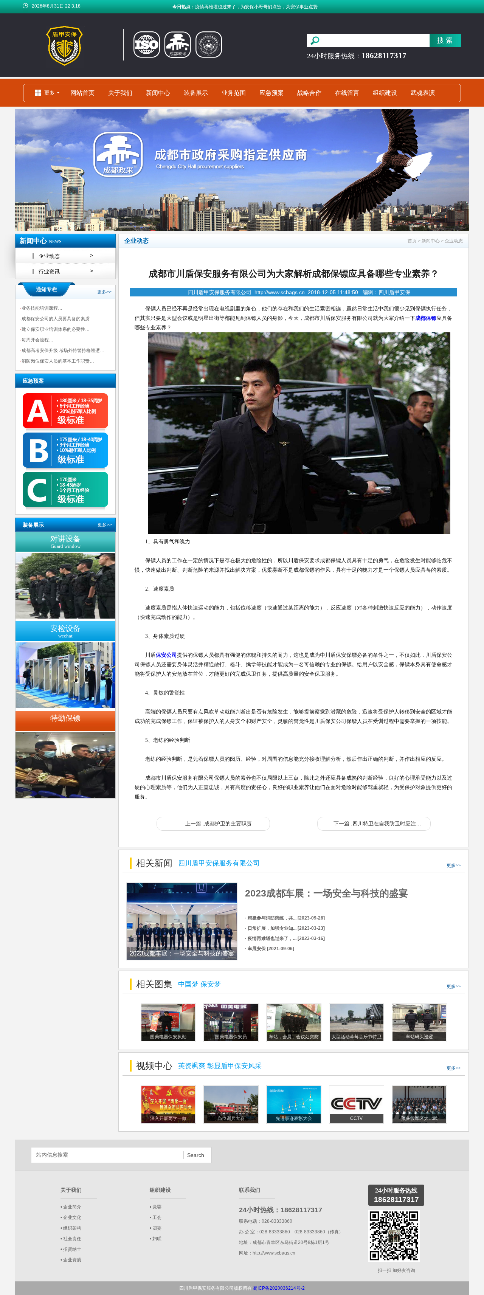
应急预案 (271, 93)
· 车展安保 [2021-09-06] (269, 948)
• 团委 (155, 1228)
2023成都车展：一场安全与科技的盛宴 (326, 893)
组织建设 (385, 93)
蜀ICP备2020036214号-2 (279, 1288)
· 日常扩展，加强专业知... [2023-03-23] (285, 928)
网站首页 (82, 93)
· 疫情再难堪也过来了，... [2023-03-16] (285, 938)
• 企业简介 (70, 1207)
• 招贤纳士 (70, 1249)
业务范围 (234, 93)
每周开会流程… (36, 340)
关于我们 (120, 93)
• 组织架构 (70, 1228)
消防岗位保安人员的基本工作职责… (57, 361)
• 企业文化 (70, 1217)
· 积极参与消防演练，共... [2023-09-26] (285, 918)
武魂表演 (423, 93)
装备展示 (196, 93)
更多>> (104, 292)
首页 (412, 240)
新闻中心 (158, 93)
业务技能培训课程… (41, 308)
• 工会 (155, 1217)
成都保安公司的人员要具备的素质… (57, 318)
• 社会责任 (70, 1238)
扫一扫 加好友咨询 (396, 1270)
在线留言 (347, 93)
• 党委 (155, 1207)
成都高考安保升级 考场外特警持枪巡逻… (62, 350)
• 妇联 (155, 1238)
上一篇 (218, 823)
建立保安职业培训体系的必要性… (55, 329)
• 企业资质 (70, 1259)
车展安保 (204, 6)
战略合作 (309, 93)
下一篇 (382, 823)
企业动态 (454, 240)
